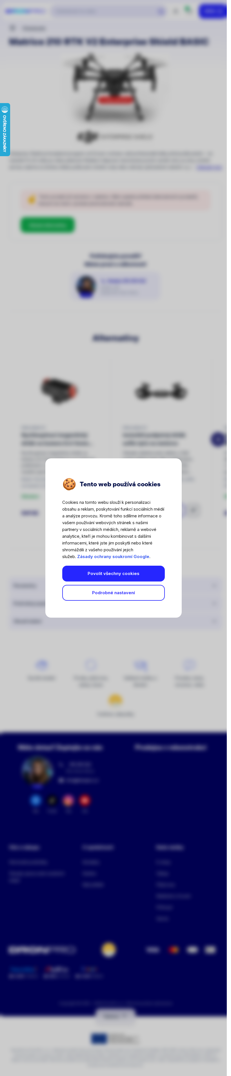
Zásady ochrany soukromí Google (113, 556)
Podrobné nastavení (113, 592)
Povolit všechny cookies (113, 573)
